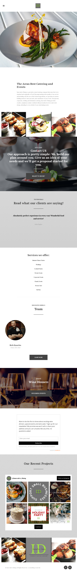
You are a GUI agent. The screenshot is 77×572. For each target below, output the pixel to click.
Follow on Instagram (63, 478)
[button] (17, 492)
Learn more (39, 357)
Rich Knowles (15, 345)
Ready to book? (38, 176)
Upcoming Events (38, 393)
